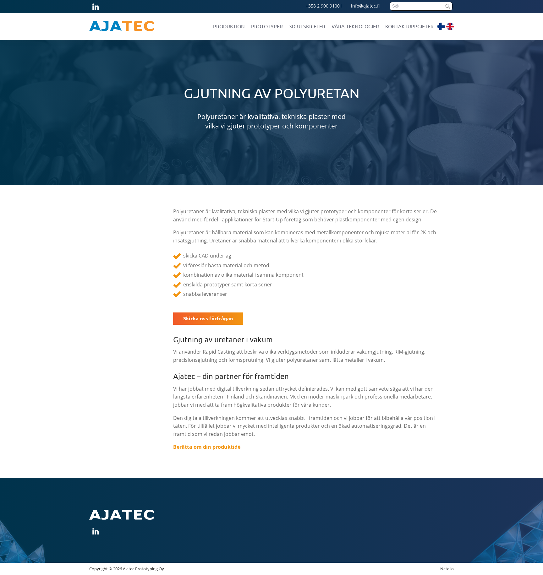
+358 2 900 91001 (324, 6)
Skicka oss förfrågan (208, 318)
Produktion (229, 26)
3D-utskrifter (307, 26)
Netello (447, 569)
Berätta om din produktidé (206, 446)
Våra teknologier (355, 26)
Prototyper (267, 26)
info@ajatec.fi (365, 6)
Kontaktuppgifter (409, 26)
